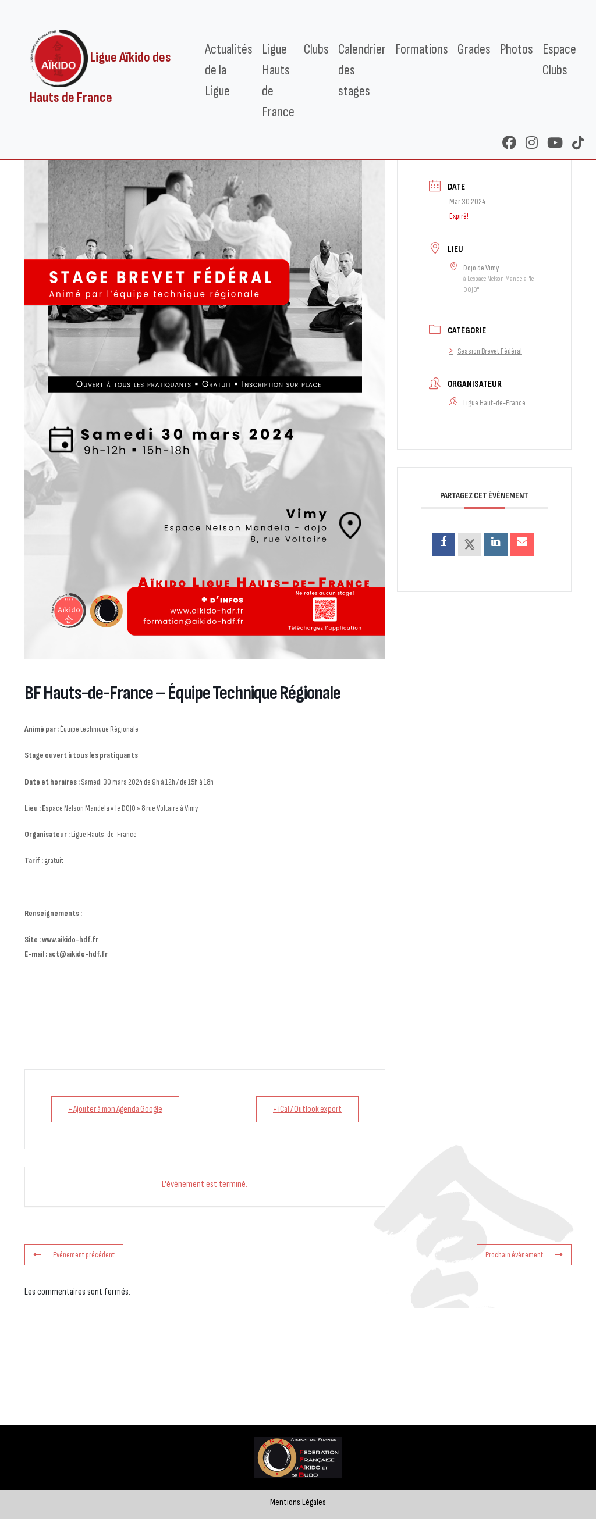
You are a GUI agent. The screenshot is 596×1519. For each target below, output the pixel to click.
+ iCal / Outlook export (307, 1109)
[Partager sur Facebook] (443, 544)
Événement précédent (84, 1255)
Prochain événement (514, 1255)
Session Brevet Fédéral (489, 351)
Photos (516, 49)
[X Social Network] (469, 544)
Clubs (316, 49)
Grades (474, 49)
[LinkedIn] (496, 544)
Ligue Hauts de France (278, 80)
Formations (421, 49)
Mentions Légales (298, 1502)
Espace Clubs (559, 60)
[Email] (522, 544)
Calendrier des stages (362, 70)
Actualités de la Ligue (229, 70)
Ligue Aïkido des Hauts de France (100, 77)
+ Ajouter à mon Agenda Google (115, 1109)
